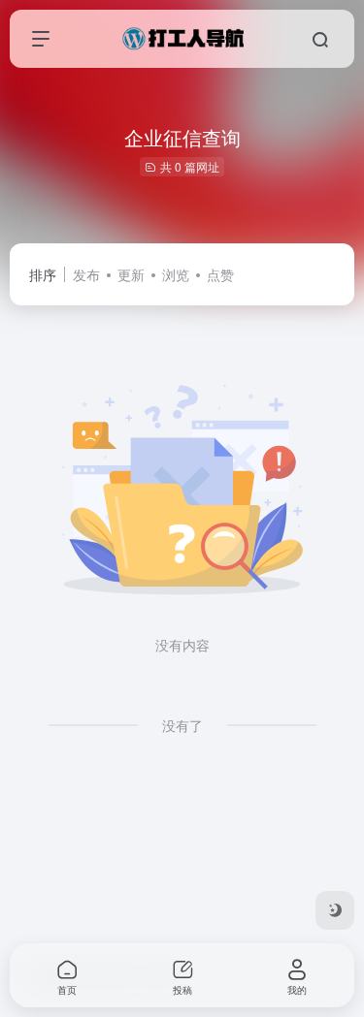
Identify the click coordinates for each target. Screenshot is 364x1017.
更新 (131, 274)
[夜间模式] (334, 910)
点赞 (220, 274)
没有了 (182, 725)
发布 (86, 274)
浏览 (175, 274)
